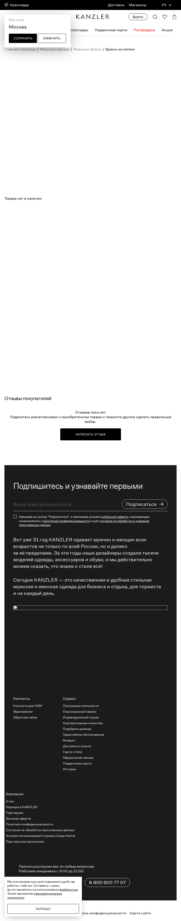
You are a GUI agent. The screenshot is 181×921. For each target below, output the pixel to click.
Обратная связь (25, 717)
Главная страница (20, 49)
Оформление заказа (78, 757)
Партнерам (14, 813)
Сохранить (22, 38)
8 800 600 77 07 (107, 882)
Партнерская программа (25, 841)
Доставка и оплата (77, 746)
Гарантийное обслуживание (83, 734)
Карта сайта (140, 913)
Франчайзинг (23, 711)
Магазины (137, 5)
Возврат (69, 740)
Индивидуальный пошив (81, 717)
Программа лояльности (81, 706)
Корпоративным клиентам (83, 723)
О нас (10, 801)
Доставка (116, 5)
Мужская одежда (54, 49)
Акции (167, 30)
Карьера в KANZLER (21, 807)
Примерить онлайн (70, 247)
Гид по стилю (72, 752)
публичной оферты (114, 517)
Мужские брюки (87, 49)
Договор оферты (18, 818)
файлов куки (69, 889)
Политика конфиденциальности (29, 824)
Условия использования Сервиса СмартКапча (40, 836)
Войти (138, 17)
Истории (69, 769)
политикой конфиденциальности (66, 521)
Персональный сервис (80, 711)
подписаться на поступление (66, 232)
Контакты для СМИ (27, 706)
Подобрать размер (77, 729)
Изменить (51, 38)
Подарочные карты (111, 30)
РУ (164, 5)
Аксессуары (77, 30)
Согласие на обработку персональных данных (40, 830)
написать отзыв (90, 434)
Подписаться (145, 504)
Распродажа (144, 30)
